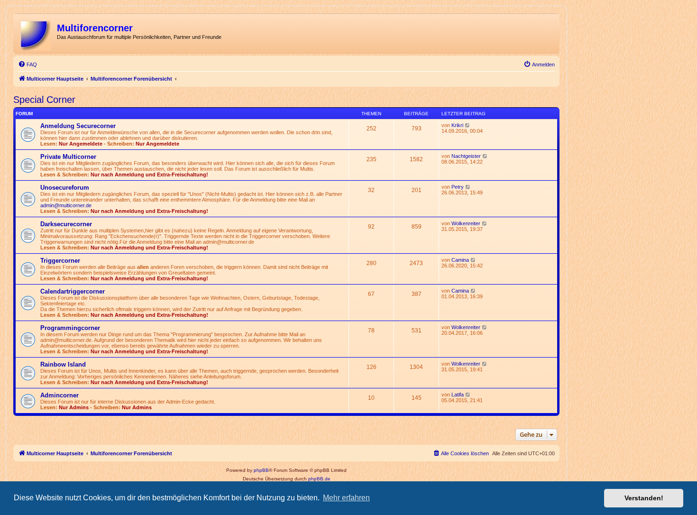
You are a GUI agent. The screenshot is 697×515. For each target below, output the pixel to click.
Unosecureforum (64, 187)
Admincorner (59, 395)
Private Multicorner (68, 156)
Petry (457, 187)
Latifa (457, 394)
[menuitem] (27, 64)
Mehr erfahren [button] (346, 498)
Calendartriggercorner (72, 291)
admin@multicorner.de (66, 205)
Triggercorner (60, 260)
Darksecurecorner (66, 224)
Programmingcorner (70, 327)
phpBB (261, 470)
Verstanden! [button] (643, 498)
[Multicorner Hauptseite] (36, 34)
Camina (460, 260)
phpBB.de (319, 478)
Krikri (457, 125)
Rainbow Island (63, 364)
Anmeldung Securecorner (78, 125)
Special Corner (44, 99)
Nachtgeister (466, 156)
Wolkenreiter (465, 223)
